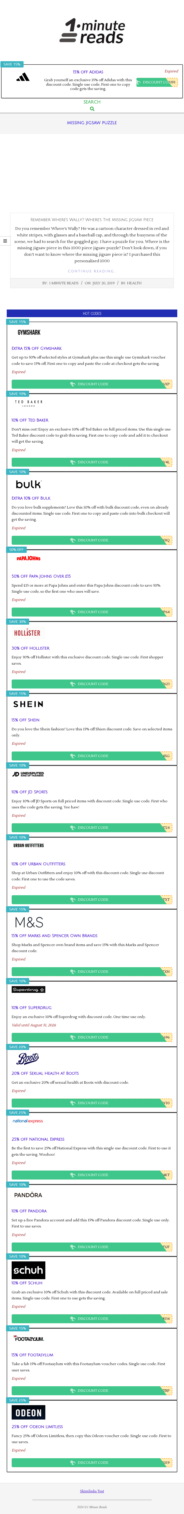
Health (134, 283)
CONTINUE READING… (92, 271)
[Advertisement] (92, 173)
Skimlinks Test (92, 1491)
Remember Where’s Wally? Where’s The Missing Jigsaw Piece (92, 220)
